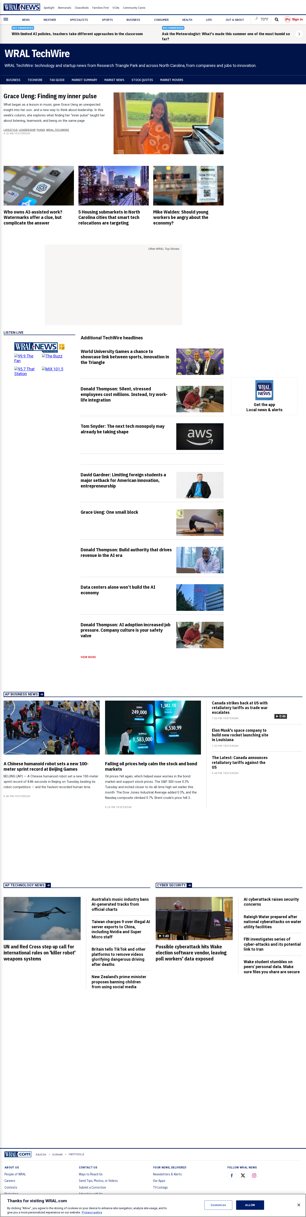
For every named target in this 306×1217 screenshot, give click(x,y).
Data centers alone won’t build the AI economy (118, 590)
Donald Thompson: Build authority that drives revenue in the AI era (126, 552)
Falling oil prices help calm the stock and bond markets (151, 766)
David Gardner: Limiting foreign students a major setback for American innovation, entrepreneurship (123, 480)
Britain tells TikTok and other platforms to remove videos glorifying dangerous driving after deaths (119, 957)
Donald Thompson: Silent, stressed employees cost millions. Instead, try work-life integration (124, 394)
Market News (114, 80)
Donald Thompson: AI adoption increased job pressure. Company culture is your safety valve (125, 630)
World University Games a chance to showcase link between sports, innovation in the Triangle (125, 357)
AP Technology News (25, 885)
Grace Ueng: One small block (109, 512)
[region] (153, 1205)
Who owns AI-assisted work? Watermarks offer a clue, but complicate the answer (33, 217)
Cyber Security (171, 885)
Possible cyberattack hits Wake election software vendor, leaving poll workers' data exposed (191, 952)
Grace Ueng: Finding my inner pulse (50, 96)
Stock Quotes (142, 80)
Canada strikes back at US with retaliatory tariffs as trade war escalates (240, 707)
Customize (218, 1205)
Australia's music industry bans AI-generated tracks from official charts (120, 904)
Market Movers (171, 80)
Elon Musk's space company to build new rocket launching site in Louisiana (240, 735)
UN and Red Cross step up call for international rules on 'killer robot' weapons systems (39, 952)
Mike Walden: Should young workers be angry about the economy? (180, 217)
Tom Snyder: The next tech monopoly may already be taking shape (122, 429)
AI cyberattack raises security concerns (271, 902)
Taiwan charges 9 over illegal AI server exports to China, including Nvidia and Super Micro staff (121, 929)
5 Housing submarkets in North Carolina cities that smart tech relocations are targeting (109, 217)
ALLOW (250, 1205)
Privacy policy (92, 1212)
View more (88, 657)
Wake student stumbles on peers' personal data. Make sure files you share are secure (272, 966)
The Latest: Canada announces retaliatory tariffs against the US (240, 762)
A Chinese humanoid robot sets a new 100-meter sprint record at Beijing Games (46, 766)
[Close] (299, 1205)
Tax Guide (57, 80)
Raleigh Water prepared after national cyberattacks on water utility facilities (272, 921)
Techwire (35, 80)
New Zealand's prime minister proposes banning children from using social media (119, 981)
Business (13, 80)
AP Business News (21, 694)
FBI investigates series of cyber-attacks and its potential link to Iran (272, 944)
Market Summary (84, 80)
